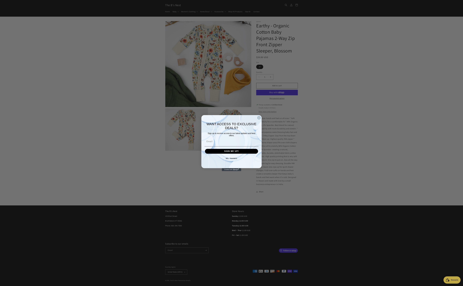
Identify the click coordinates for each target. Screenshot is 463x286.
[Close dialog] (259, 117)
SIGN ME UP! (231, 151)
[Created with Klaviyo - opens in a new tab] (231, 169)
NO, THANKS (231, 158)
